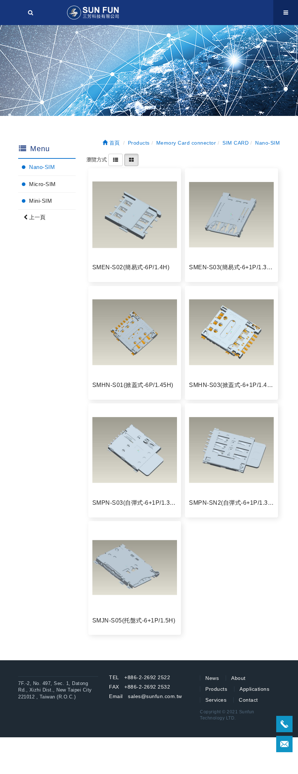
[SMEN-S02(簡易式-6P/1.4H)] (134, 214)
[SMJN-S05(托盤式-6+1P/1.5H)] (134, 567)
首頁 (114, 143)
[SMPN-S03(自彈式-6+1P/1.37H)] (134, 449)
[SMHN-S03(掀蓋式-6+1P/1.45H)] (231, 332)
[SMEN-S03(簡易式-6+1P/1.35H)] (231, 214)
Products (216, 689)
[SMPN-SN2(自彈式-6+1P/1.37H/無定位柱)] (231, 449)
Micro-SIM (42, 184)
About (238, 678)
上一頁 (36, 217)
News (212, 678)
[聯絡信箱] (284, 744)
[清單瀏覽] (115, 159)
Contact (248, 700)
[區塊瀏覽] (131, 159)
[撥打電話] (284, 724)
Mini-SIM (40, 201)
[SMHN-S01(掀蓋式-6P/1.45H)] (134, 332)
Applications (254, 689)
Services (215, 700)
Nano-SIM (42, 167)
